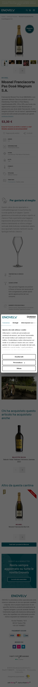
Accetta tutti (19, 357)
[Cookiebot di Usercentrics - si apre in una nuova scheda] (27, 317)
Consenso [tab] (6, 323)
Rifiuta (19, 368)
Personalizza (17, 362)
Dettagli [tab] (15, 323)
